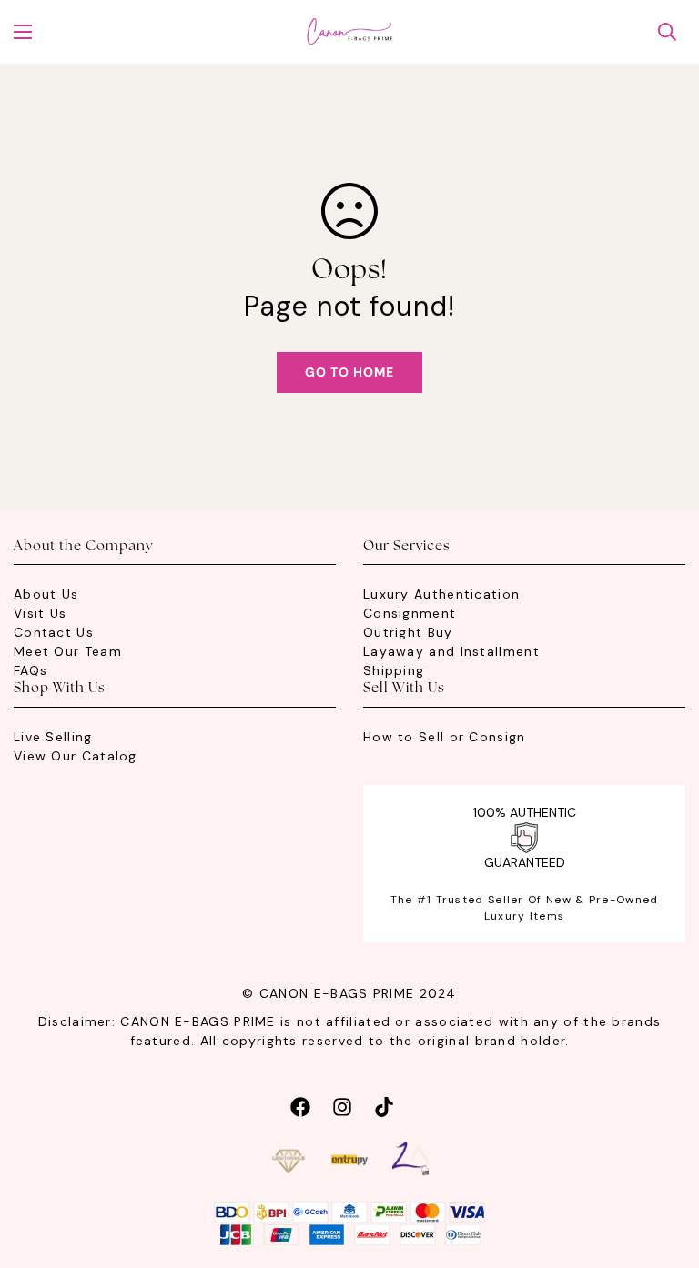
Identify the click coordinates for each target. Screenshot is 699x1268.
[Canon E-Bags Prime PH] (349, 32)
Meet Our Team (68, 651)
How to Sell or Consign (444, 737)
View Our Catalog (75, 756)
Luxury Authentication (441, 594)
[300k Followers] (300, 1104)
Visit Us (40, 613)
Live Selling (53, 737)
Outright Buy (408, 632)
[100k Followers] (342, 1104)
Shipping (393, 670)
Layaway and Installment (451, 651)
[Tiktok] (384, 1104)
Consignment (409, 613)
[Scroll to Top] (663, 1169)
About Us (46, 594)
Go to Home (349, 372)
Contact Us (54, 632)
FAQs (30, 670)
